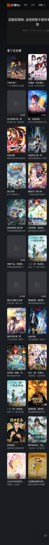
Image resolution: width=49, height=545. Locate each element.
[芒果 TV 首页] (13, 5)
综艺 (33, 5)
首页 (26, 5)
